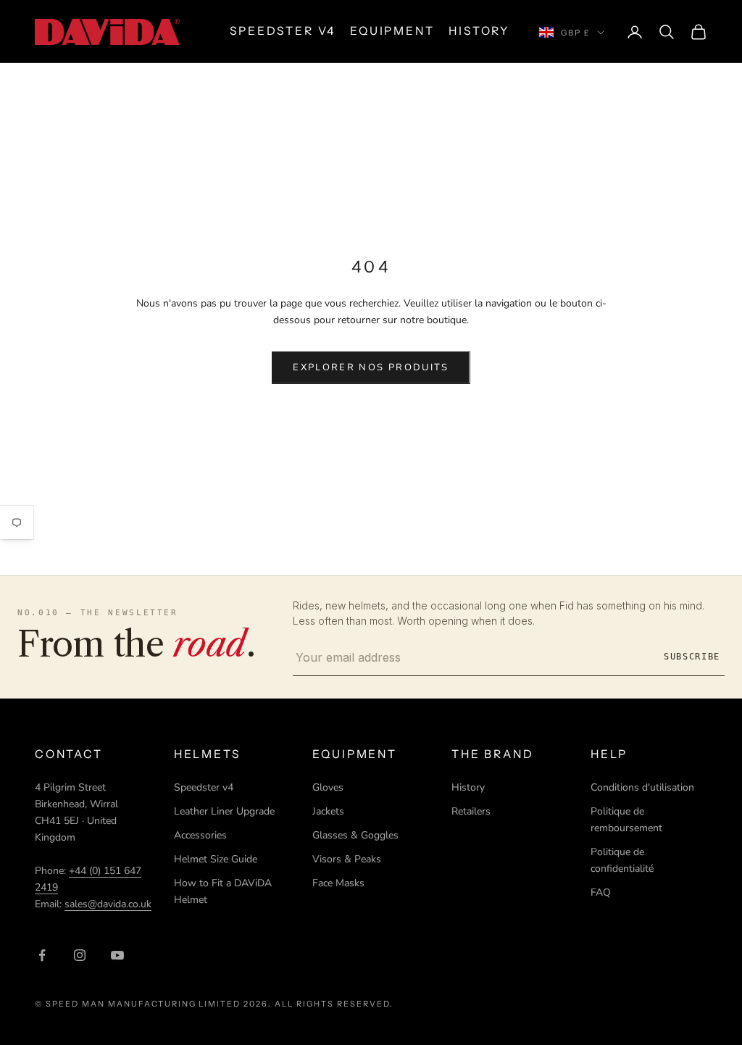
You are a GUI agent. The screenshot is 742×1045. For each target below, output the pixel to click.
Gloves (327, 787)
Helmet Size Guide (215, 859)
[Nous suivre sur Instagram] (79, 955)
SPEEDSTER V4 (282, 31)
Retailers (471, 811)
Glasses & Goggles (355, 835)
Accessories (200, 835)
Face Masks (338, 883)
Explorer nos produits (371, 367)
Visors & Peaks (346, 859)
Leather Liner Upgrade (224, 811)
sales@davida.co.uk (107, 904)
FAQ (601, 892)
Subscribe (692, 656)
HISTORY (479, 31)
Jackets (328, 811)
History (468, 787)
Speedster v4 (203, 787)
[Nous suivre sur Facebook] (42, 955)
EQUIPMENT (392, 31)
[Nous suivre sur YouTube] (117, 955)
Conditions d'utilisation (642, 787)
